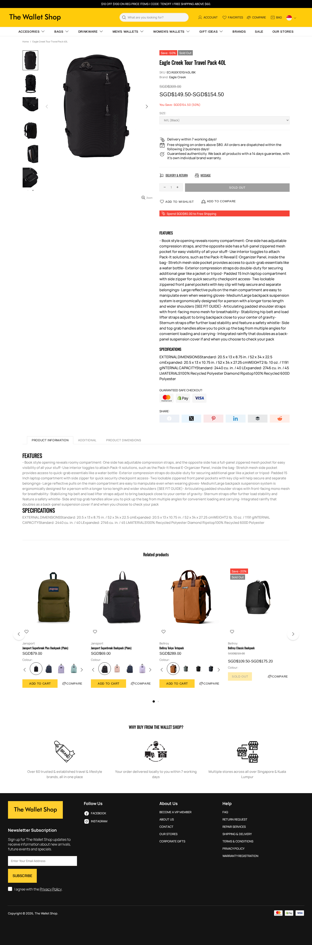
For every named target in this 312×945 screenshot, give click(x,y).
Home (25, 41)
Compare (74, 683)
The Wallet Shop (35, 17)
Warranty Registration (240, 856)
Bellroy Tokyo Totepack (171, 648)
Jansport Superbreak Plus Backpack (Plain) (45, 648)
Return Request (234, 819)
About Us (166, 819)
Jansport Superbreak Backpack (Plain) (111, 648)
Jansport (28, 643)
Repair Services (234, 827)
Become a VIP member (175, 812)
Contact (166, 827)
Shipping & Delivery (237, 834)
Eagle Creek (177, 77)
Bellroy (164, 643)
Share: (164, 411)
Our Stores (168, 834)
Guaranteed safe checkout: (181, 390)
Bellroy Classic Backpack (241, 648)
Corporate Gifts (172, 841)
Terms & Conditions (237, 841)
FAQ (225, 812)
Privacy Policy (51, 889)
